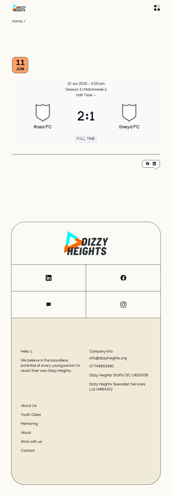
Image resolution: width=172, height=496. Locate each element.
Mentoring (29, 424)
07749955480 (101, 367)
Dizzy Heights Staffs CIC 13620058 (118, 376)
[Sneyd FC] (129, 119)
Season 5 (74, 90)
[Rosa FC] (43, 119)
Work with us (31, 442)
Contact (28, 451)
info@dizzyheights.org (108, 359)
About (26, 433)
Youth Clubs (31, 415)
